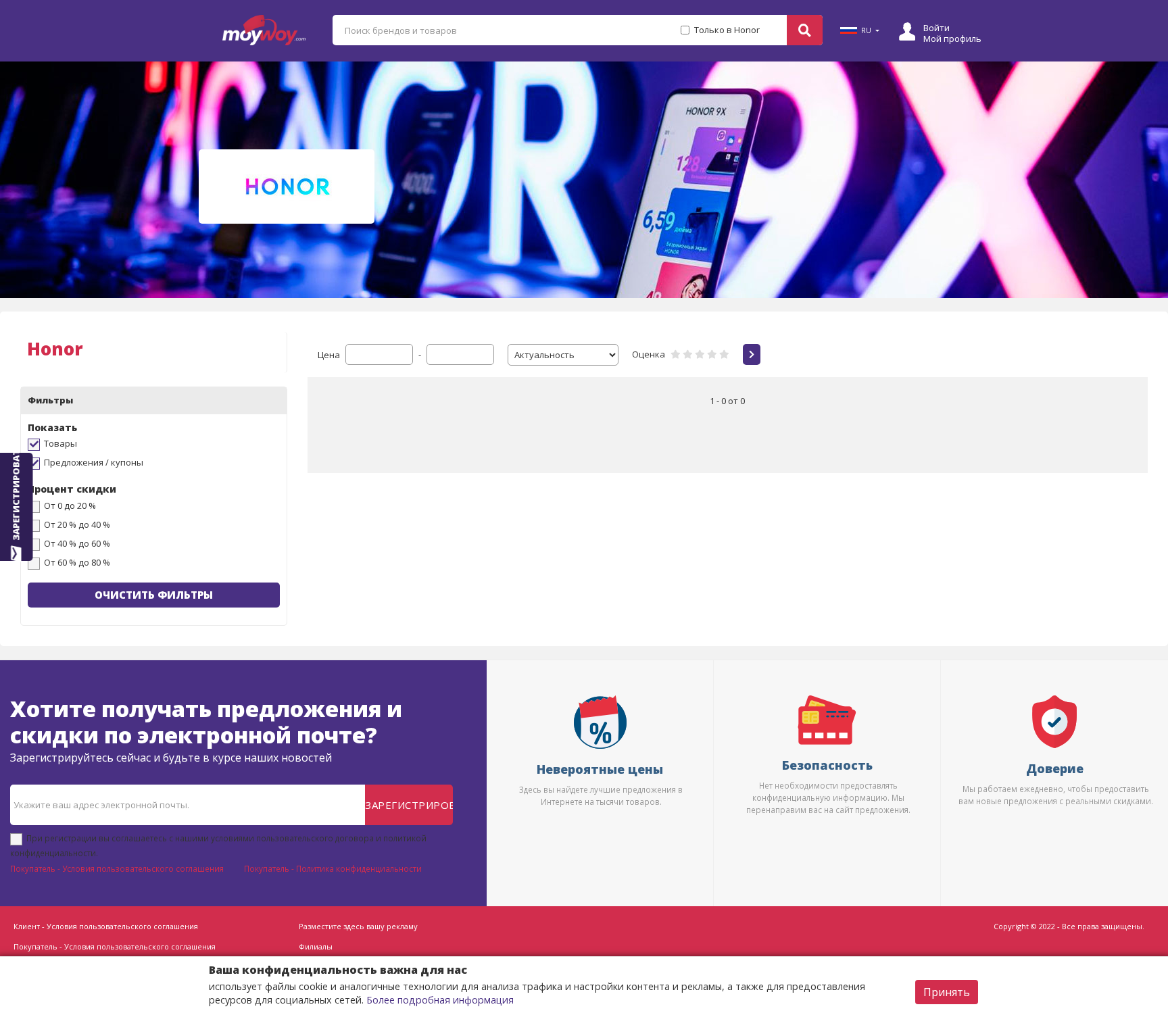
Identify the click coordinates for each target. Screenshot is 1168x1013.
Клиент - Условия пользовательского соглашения (106, 926)
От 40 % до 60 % (77, 543)
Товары (60, 443)
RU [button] (866, 30)
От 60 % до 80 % (77, 562)
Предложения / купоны (93, 462)
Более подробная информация (440, 999)
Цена (329, 355)
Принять (946, 992)
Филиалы (316, 946)
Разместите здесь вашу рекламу (358, 926)
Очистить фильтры (154, 594)
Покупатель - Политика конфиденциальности (333, 868)
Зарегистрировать (409, 805)
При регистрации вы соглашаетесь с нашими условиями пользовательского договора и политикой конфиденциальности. (218, 845)
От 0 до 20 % (70, 505)
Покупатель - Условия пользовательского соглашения (117, 868)
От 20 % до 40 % (77, 524)
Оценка (648, 354)
